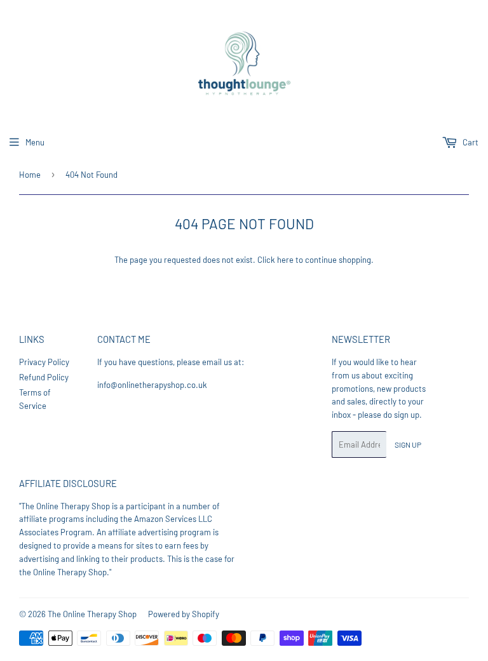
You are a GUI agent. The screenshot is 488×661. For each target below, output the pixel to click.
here (285, 260)
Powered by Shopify (183, 614)
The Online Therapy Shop (92, 614)
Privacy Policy (44, 362)
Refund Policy (44, 377)
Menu (34, 142)
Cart (469, 142)
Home (30, 175)
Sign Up (408, 444)
